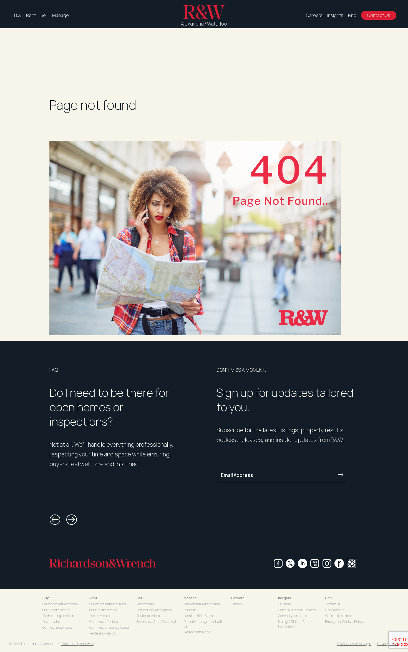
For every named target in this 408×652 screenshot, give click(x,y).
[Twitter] (290, 563)
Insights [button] (284, 598)
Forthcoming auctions (58, 615)
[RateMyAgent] (339, 563)
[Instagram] (327, 563)
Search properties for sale (60, 604)
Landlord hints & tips (198, 615)
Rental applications (103, 633)
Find (352, 15)
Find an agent (334, 610)
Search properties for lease (107, 604)
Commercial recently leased (109, 627)
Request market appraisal (155, 610)
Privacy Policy (388, 643)
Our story (284, 604)
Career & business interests (297, 610)
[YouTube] (314, 563)
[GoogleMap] (351, 563)
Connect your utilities (293, 615)
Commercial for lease (104, 621)
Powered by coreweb (77, 643)
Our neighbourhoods (57, 627)
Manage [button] (190, 598)
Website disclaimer (338, 615)
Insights (335, 15)
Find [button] (328, 598)
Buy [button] (45, 598)
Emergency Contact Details (344, 621)
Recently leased (100, 615)
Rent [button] (93, 598)
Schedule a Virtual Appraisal (156, 621)
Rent (31, 15)
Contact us (332, 604)
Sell (44, 15)
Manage (60, 15)
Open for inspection (56, 610)
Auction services (148, 615)
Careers (314, 15)
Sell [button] (140, 598)
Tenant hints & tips (197, 632)
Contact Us (378, 15)
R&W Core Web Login (354, 643)
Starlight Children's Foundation (291, 624)
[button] (55, 519)
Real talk (190, 610)
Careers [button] (238, 598)
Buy (17, 15)
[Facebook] (278, 563)
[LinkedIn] (302, 563)
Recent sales (51, 621)
